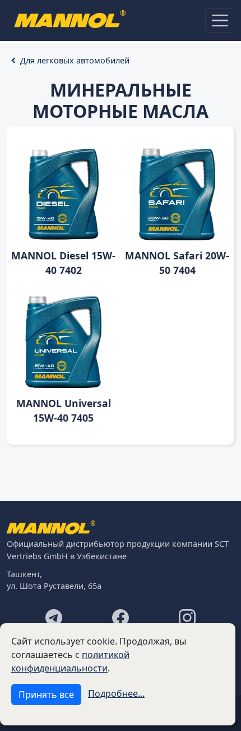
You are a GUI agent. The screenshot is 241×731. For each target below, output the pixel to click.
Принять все (46, 694)
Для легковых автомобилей (74, 60)
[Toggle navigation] (219, 20)
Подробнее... (116, 693)
